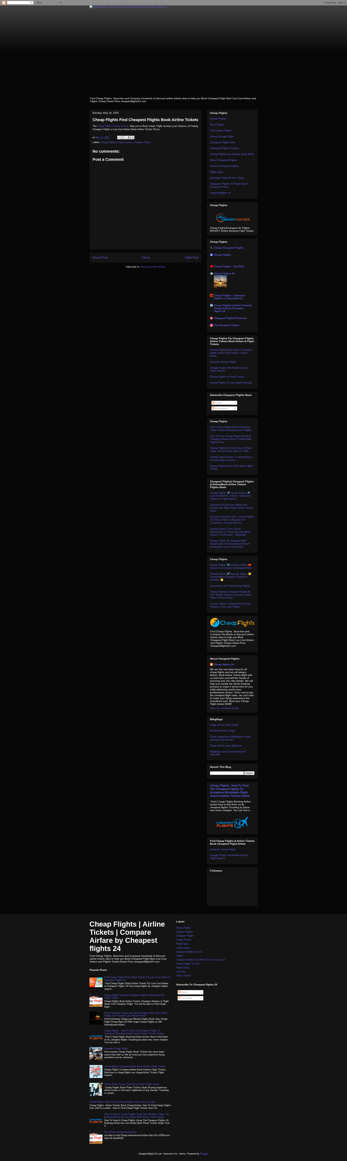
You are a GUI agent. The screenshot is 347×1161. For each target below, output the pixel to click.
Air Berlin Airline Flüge (222, 730)
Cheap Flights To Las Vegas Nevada (231, 382)
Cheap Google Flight (222, 136)
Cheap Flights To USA (188, 963)
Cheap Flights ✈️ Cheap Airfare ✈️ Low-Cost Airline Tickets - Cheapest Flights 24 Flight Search (230, 495)
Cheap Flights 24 (224, 273)
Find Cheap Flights (221, 130)
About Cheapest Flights (223, 160)
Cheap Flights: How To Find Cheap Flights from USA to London (122, 1102)
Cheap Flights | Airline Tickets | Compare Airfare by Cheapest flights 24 (127, 936)
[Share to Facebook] (129, 137)
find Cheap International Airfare (120, 1132)
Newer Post (100, 257)
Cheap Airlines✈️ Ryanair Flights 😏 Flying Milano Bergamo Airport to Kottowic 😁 (230, 576)
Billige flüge (216, 172)
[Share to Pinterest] (132, 137)
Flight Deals (182, 943)
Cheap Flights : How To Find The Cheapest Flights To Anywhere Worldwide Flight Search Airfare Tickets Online (230, 790)
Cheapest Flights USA (222, 142)
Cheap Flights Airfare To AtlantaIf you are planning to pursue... (231, 458)
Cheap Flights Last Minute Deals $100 (232, 154)
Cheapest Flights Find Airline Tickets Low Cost (200, 959)
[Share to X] (126, 137)
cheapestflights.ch (220, 192)
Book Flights (217, 124)
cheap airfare (183, 947)
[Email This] (119, 137)
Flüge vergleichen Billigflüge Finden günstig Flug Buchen (230, 738)
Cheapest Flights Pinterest (230, 318)
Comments (221, 408)
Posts (217, 402)
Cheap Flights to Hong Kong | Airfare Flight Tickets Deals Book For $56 (231, 449)
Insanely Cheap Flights (223, 361)
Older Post (191, 257)
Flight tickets (183, 967)
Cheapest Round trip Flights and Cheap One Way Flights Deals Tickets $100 (231, 507)
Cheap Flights (108, 142)
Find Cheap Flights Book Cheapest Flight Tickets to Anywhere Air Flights (231, 428)
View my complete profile (224, 708)
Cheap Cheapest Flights (229, 247)
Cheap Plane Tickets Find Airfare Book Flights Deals (131, 1084)
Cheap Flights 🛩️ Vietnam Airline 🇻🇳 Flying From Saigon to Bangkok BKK (231, 566)
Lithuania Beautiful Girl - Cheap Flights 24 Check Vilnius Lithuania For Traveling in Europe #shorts (232, 519)
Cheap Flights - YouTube (229, 266)
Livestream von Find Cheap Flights (230, 585)
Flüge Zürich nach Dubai (224, 724)
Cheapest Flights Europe (224, 148)
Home (146, 257)
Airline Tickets (183, 975)
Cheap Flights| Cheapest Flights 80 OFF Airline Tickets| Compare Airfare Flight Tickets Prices (231, 594)
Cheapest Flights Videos (189, 951)
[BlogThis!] (122, 137)
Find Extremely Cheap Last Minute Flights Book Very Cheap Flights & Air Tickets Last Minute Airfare (135, 1014)
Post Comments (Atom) (152, 266)
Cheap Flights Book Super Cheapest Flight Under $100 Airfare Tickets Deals (231, 352)
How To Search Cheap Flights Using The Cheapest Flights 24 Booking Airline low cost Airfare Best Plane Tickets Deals (136, 1115)
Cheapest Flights (142, 142)
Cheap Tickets (124, 142)
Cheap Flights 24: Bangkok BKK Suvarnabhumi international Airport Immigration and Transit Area (230, 543)
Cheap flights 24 (224, 664)
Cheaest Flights (184, 931)
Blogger (204, 1153)
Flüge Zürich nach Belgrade (226, 745)
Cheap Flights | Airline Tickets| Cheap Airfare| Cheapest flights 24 (233, 308)
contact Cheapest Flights (224, 166)
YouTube (180, 971)
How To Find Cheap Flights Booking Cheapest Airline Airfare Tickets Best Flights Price (230, 439)
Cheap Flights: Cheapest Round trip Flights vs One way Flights (230, 605)
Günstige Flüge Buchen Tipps (227, 177)
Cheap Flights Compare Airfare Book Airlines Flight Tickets (135, 1066)
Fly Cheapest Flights (226, 325)
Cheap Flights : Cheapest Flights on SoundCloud (229, 297)
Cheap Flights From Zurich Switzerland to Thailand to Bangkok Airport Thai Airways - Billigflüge (230, 531)
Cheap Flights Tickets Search (112, 126)
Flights (179, 955)
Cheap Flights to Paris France (227, 376)
